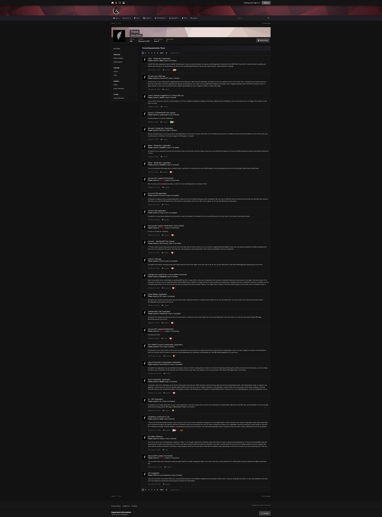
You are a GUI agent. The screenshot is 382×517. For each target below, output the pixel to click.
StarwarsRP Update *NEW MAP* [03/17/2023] (166, 226)
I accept (265, 513)
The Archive (175, 180)
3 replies (165, 122)
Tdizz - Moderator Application (159, 58)
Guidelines (124, 514)
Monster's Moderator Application (160, 128)
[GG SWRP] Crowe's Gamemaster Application (165, 345)
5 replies (165, 106)
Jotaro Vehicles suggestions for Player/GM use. (166, 95)
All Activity (117, 48)
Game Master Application (157, 294)
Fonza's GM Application (157, 211)
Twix (161, 347)
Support (194, 18)
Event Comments (119, 88)
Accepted (173, 60)
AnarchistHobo (164, 364)
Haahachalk (163, 313)
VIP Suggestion (153, 473)
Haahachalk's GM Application (159, 311)
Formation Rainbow (155, 436)
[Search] (268, 18)
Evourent (163, 195)
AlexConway (164, 243)
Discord (127, 18)
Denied (177, 78)
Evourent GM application (157, 193)
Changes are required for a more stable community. (167, 274)
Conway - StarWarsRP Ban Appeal (161, 241)
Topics (116, 71)
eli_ (161, 401)
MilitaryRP (174, 18)
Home (117, 18)
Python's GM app (154, 259)
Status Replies (118, 62)
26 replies (166, 288)
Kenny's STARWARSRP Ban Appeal (161, 113)
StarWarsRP (161, 18)
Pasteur (162, 438)
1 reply (165, 338)
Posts (115, 75)
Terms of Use (115, 514)
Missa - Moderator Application (159, 145)
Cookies (134, 506)
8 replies (165, 156)
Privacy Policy (116, 506)
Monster (162, 130)
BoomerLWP (164, 78)
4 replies (165, 139)
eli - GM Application (155, 399)
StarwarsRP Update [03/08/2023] (160, 329)
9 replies (166, 252)
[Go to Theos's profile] (144, 60)
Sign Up (266, 2)
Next (162, 53)
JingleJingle (164, 115)
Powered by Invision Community (261, 505)
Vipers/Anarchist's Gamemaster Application (164, 362)
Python (162, 261)
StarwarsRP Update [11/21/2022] (160, 456)
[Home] (112, 3)
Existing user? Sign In (251, 3)
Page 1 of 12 (174, 53)
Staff (185, 18)
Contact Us (126, 506)
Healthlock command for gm (159, 417)
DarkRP (147, 18)
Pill (160, 296)
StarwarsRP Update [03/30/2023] (160, 178)
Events (116, 84)
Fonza (162, 213)
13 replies (167, 70)
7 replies (166, 204)
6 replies (166, 89)
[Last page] (166, 53)
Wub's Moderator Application (159, 380)
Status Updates (258, 18)
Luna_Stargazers (165, 475)
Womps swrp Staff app (156, 76)
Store (137, 18)
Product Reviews (119, 98)
